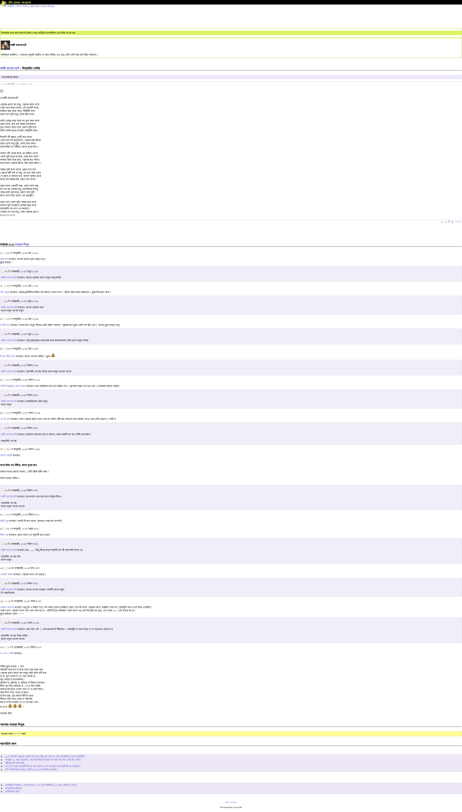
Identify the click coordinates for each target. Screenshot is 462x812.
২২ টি (447, 221)
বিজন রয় (4, 534)
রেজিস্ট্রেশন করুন (38, 6)
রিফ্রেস (51, 6)
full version (231, 802)
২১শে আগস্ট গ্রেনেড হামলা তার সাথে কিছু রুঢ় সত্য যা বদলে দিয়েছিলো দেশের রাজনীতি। (45, 756)
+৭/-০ (458, 221)
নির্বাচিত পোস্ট (13, 6)
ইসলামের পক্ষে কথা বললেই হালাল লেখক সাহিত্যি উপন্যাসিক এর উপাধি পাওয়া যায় (38, 32)
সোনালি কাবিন (6, 574)
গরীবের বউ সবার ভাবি (14, 762)
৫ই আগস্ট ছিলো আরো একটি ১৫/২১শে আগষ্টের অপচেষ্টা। (31, 769)
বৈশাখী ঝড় (5, 324)
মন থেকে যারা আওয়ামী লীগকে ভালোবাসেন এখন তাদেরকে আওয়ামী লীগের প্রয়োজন (42, 766)
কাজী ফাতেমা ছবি (9, 68)
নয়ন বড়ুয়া (4, 292)
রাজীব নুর (4, 520)
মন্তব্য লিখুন (22, 244)
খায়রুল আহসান (7, 607)
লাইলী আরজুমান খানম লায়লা (13, 386)
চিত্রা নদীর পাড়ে (7, 356)
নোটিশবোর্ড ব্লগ (12, 791)
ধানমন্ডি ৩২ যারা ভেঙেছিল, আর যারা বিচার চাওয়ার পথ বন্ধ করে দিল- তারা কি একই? (43, 759)
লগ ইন (17, 733)
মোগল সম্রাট (6, 455)
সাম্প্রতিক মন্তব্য (13, 788)
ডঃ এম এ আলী (7, 653)
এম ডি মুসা (5, 418)
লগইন (25, 6)
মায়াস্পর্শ (4, 259)
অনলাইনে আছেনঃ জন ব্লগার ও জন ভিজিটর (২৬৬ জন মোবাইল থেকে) (40, 785)
